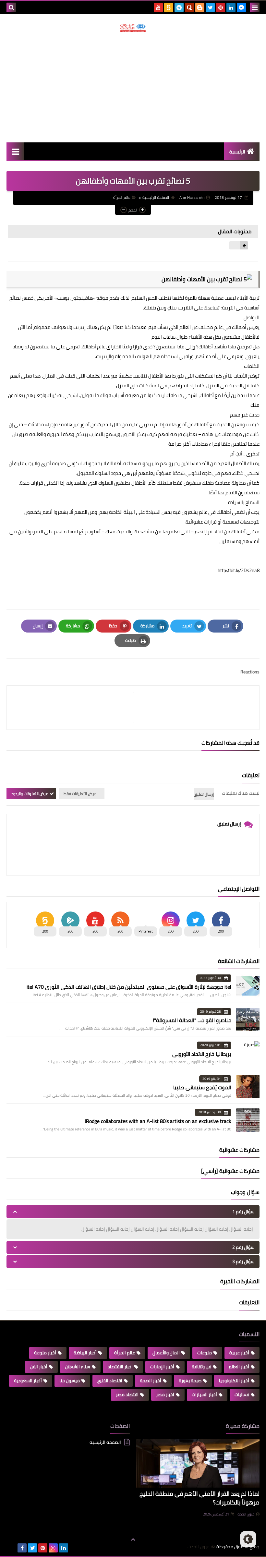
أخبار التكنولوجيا (234, 1380)
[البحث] (11, 7)
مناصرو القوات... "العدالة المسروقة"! (192, 1020)
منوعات (204, 1352)
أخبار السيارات (204, 1394)
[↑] (133, 1540)
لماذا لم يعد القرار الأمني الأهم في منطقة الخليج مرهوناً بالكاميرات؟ (199, 1498)
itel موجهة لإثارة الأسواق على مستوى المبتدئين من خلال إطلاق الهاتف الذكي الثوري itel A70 (129, 987)
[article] (73, 707)
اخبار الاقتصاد (120, 1366)
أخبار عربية (239, 1352)
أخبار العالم (239, 1366)
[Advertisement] (133, 87)
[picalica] (11, 1547)
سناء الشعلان (77, 1366)
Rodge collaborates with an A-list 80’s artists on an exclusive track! (158, 1121)
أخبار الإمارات (162, 1366)
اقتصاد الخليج (109, 1380)
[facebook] (22, 1547)
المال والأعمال (166, 1352)
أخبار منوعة (45, 1352)
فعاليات (242, 1394)
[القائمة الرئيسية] (15, 151)
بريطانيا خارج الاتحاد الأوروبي (201, 1054)
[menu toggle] (255, 7)
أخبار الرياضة (85, 1352)
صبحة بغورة (190, 1380)
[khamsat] (168, 7)
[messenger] (241, 7)
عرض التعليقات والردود (29, 793)
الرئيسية (237, 152)
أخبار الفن (38, 1366)
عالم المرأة (121, 197)
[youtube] (158, 7)
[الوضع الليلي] (248, 1539)
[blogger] (199, 7)
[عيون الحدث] (133, 28)
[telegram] (179, 7)
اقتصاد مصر (127, 1394)
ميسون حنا (69, 1380)
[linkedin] (231, 7)
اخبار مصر (165, 1394)
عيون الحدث (245, 1514)
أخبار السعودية (28, 1380)
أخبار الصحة (150, 1380)
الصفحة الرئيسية (155, 197)
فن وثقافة (201, 1366)
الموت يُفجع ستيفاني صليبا (202, 1087)
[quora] (189, 7)
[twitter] (210, 7)
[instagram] (53, 1547)
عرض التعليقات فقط (80, 793)
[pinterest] (220, 7)
